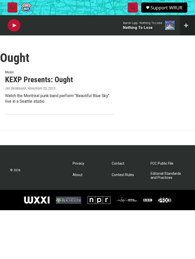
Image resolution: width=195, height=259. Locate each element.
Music (9, 72)
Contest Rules (123, 175)
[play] (14, 25)
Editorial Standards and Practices (166, 176)
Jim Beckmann (15, 88)
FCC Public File (162, 163)
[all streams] (187, 25)
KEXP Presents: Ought (39, 79)
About (78, 175)
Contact (118, 163)
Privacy (78, 163)
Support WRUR (166, 7)
